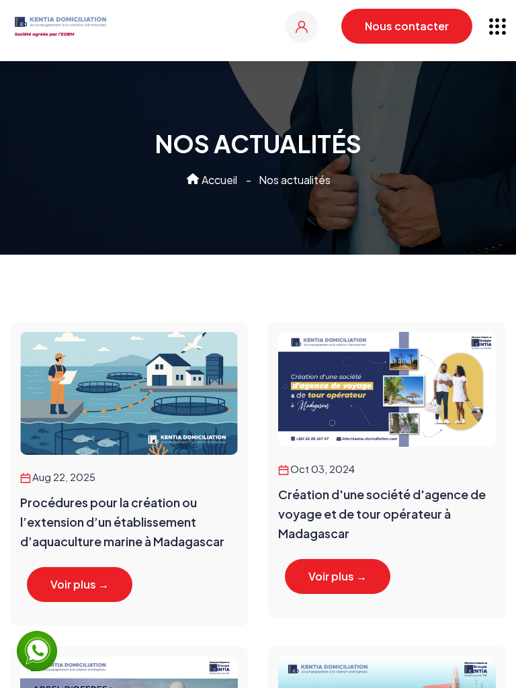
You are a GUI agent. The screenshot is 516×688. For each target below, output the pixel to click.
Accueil (218, 180)
